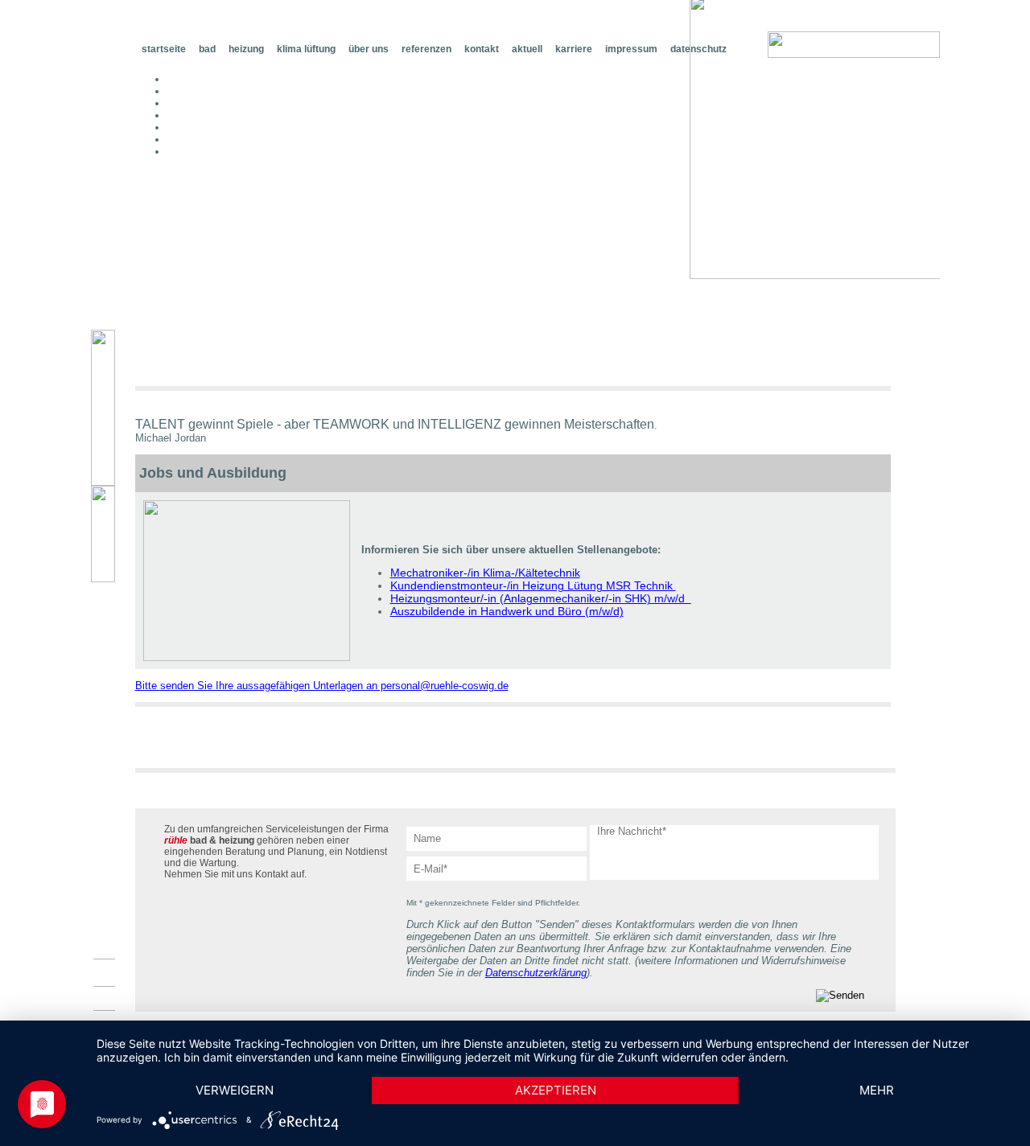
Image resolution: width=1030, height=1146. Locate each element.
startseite (164, 49)
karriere (573, 49)
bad (207, 49)
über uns (368, 49)
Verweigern (235, 1090)
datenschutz (698, 49)
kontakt (481, 49)
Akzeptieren (555, 1090)
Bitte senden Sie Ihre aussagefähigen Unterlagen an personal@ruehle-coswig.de (322, 686)
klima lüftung (306, 49)
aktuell (527, 49)
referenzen (426, 49)
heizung (246, 49)
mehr (876, 1090)
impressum (631, 49)
